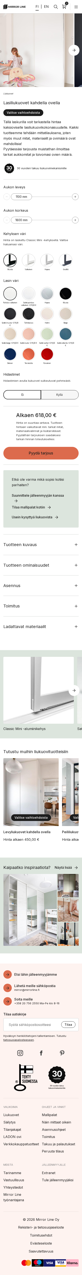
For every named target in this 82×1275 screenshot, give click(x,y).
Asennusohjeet (54, 1129)
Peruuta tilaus (53, 1151)
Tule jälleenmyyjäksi (57, 1180)
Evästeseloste (41, 1243)
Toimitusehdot (41, 1235)
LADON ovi (12, 1137)
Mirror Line (14, 6)
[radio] (10, 260)
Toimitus (48, 1137)
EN (46, 6)
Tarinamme (12, 1173)
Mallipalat (49, 1115)
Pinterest (62, 1053)
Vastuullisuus (13, 1180)
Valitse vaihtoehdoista (23, 112)
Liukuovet (8, 93)
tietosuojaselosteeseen (18, 1039)
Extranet (48, 1173)
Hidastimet (37, 377)
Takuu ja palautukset (58, 1144)
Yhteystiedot (13, 1187)
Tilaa (68, 1024)
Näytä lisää (63, 867)
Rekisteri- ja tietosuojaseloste (41, 1227)
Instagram (20, 1053)
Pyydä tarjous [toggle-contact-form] (41, 453)
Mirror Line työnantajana (13, 1197)
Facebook (41, 1053)
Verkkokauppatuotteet (21, 1144)
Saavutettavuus (41, 1251)
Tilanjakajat (12, 1129)
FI (37, 6)
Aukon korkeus (15, 210)
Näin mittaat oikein (56, 1122)
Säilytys (9, 1122)
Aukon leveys (14, 187)
